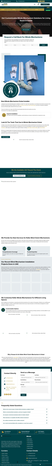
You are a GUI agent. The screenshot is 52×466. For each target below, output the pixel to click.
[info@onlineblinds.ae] (27, 458)
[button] (25, 409)
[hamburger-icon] (34, 4)
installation (38, 269)
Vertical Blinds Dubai (31, 9)
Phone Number (38, 379)
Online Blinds (9, 464)
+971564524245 (31, 453)
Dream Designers (29, 464)
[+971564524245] (27, 453)
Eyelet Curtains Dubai (42, 9)
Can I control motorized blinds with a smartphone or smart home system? (17, 423)
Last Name (37, 375)
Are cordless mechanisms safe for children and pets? (13, 420)
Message (22, 384)
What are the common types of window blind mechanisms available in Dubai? (18, 409)
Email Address (23, 379)
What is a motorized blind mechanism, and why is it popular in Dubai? (17, 412)
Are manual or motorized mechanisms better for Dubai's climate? (16, 414)
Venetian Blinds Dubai (8, 9)
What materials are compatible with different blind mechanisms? (16, 417)
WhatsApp (48, 10)
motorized (21, 105)
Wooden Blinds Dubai (19, 9)
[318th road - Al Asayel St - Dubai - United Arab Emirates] (27, 460)
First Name (23, 375)
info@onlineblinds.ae (32, 458)
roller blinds (16, 357)
